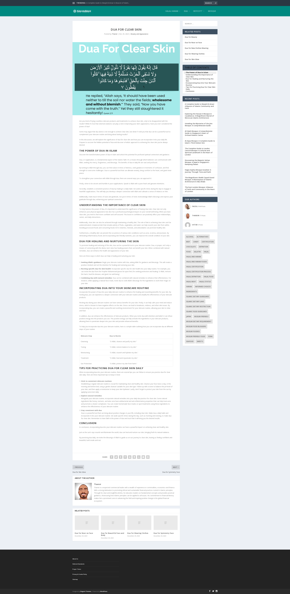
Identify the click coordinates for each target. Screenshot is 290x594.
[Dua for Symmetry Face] (166, 523)
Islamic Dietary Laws (195, 301)
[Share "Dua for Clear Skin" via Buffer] (134, 457)
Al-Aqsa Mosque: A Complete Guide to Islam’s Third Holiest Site (200, 142)
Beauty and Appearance (139, 34)
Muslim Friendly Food (195, 336)
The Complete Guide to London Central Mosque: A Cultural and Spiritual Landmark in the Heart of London (199, 151)
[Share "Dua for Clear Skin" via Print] (148, 457)
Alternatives (202, 237)
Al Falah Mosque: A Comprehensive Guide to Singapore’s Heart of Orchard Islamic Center (198, 133)
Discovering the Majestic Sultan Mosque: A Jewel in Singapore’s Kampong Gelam (197, 162)
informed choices (203, 286)
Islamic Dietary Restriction (198, 306)
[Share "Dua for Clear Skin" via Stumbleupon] (139, 457)
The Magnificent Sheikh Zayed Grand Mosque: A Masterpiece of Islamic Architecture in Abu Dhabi (199, 179)
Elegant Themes (85, 591)
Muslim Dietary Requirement (198, 321)
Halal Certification (194, 267)
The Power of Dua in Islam (197, 72)
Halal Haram (172, 11)
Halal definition (193, 276)
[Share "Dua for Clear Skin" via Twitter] (116, 457)
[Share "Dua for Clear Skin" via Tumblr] (120, 457)
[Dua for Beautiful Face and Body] (113, 523)
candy (195, 242)
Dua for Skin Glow (192, 59)
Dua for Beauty (191, 37)
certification (208, 242)
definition (203, 247)
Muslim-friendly (201, 316)
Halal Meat (191, 281)
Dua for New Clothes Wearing (196, 48)
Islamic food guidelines (196, 311)
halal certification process (198, 271)
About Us (75, 559)
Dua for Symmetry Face (164, 533)
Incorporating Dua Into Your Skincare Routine (200, 84)
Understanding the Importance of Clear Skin (199, 76)
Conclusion (190, 91)
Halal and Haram (193, 257)
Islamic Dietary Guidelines (197, 296)
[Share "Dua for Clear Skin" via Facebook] (111, 457)
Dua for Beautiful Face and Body (112, 534)
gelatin (197, 252)
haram (189, 286)
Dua (186, 11)
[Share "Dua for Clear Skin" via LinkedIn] (129, 457)
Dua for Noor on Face (84, 533)
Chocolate (191, 247)
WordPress (103, 591)
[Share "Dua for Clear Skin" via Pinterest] (125, 457)
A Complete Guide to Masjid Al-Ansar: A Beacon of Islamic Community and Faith (200, 106)
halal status (205, 281)
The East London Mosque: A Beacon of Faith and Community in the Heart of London (200, 189)
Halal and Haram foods (196, 262)
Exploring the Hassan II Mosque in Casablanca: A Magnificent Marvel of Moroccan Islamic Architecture (199, 116)
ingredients (191, 291)
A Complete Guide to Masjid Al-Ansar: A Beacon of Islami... (107, 3)
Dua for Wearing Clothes (137, 533)
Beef (188, 242)
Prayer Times (76, 569)
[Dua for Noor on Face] (87, 523)
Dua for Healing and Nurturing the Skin (199, 80)
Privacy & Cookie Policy (79, 574)
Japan (188, 316)
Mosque (212, 11)
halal (206, 252)
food (188, 252)
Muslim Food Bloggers (196, 326)
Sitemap (75, 579)
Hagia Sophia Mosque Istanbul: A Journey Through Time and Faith (198, 171)
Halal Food (208, 276)
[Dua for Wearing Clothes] (139, 523)
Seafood (189, 341)
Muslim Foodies (193, 331)
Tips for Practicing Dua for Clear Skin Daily (200, 88)
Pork (210, 336)
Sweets (200, 341)
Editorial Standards (78, 564)
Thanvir (114, 34)
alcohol (189, 237)
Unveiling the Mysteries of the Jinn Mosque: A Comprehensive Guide (198, 124)
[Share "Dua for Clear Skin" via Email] (143, 457)
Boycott (197, 11)
